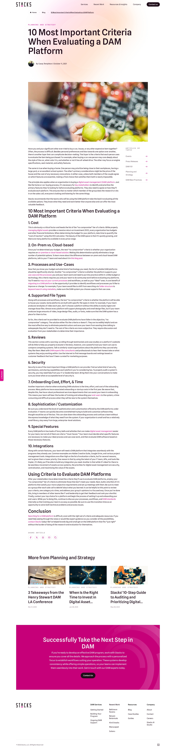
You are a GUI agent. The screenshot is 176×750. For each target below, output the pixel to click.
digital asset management (101, 431)
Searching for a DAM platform (41, 516)
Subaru (112, 731)
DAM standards (109, 499)
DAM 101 (129, 167)
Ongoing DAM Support (96, 721)
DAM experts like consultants (62, 350)
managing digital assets (38, 230)
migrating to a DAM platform (40, 283)
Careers (150, 718)
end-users (96, 395)
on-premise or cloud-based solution (53, 252)
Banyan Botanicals (113, 717)
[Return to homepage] (23, 4)
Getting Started (96, 710)
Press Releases (132, 161)
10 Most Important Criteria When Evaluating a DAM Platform (72, 12)
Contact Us (88, 675)
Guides (131, 718)
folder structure (106, 286)
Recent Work (99, 4)
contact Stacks (34, 522)
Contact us (153, 4)
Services (84, 4)
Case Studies (133, 714)
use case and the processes (40, 275)
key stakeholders (82, 185)
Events (128, 156)
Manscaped (114, 727)
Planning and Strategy (131, 173)
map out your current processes (54, 280)
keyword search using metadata (42, 289)
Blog (43, 12)
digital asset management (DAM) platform (96, 182)
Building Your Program (95, 715)
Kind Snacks (114, 723)
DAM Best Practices (134, 180)
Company (137, 4)
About (149, 710)
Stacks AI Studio (150, 723)
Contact (150, 714)
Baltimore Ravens (113, 710)
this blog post (76, 258)
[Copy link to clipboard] (55, 537)
